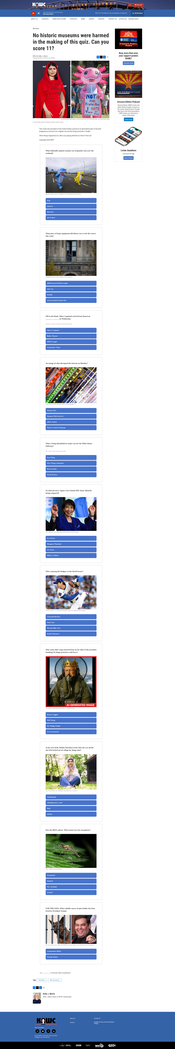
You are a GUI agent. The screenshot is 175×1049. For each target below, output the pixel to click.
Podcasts (73, 19)
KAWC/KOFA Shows (59, 19)
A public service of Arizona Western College (104, 1022)
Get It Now (128, 158)
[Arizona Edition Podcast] (128, 84)
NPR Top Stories (54, 980)
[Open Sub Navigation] (39, 19)
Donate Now (128, 63)
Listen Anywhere (128, 150)
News (83, 19)
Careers (72, 1022)
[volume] (38, 13)
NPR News (36, 28)
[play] (33, 13)
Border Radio (134, 19)
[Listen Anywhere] (128, 136)
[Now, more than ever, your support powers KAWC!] (128, 39)
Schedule (45, 19)
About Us (34, 19)
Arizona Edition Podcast (128, 101)
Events (91, 19)
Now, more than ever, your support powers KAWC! (128, 56)
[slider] (41, 13)
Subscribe (128, 119)
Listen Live (123, 19)
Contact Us (112, 19)
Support (101, 19)
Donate (139, 5)
